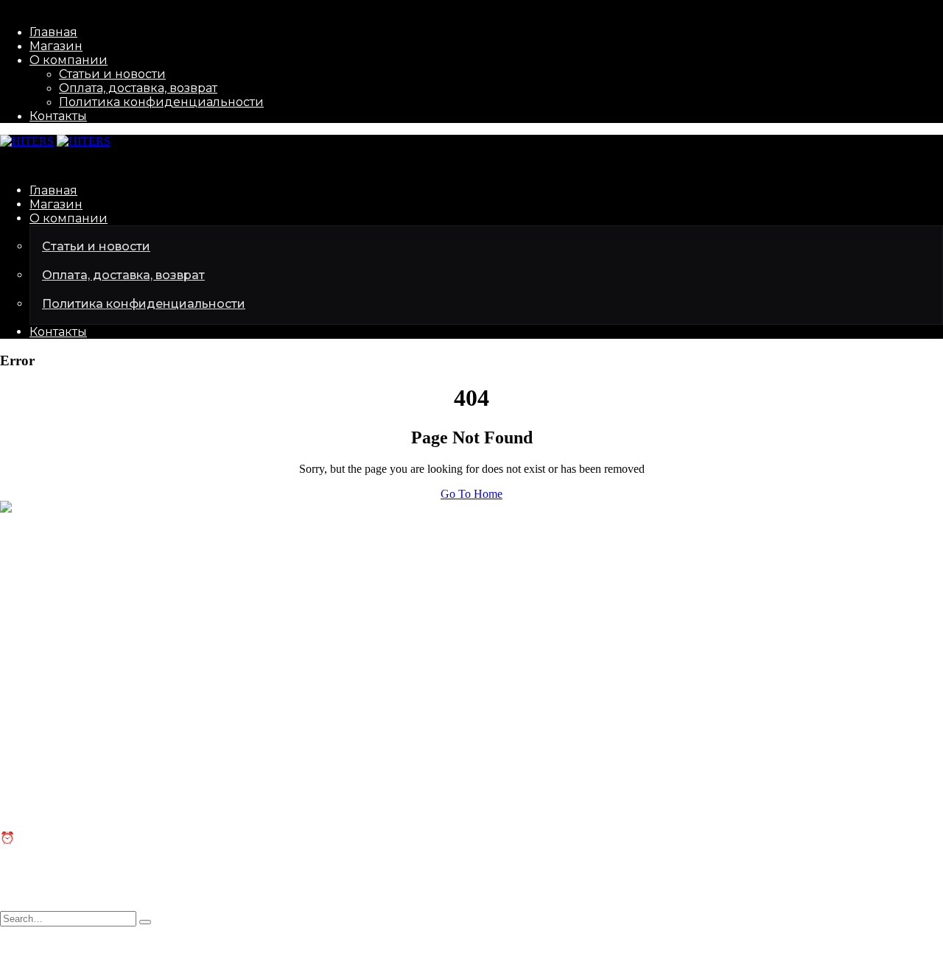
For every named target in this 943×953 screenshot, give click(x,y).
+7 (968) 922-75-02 (46, 582)
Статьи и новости (112, 74)
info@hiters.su (34, 557)
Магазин (56, 46)
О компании (68, 60)
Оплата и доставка (47, 779)
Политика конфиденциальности (161, 102)
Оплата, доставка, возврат (138, 88)
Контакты (58, 116)
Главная (53, 32)
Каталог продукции (49, 653)
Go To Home (471, 494)
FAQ (12, 765)
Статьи (17, 752)
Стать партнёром (42, 667)
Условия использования (236, 946)
